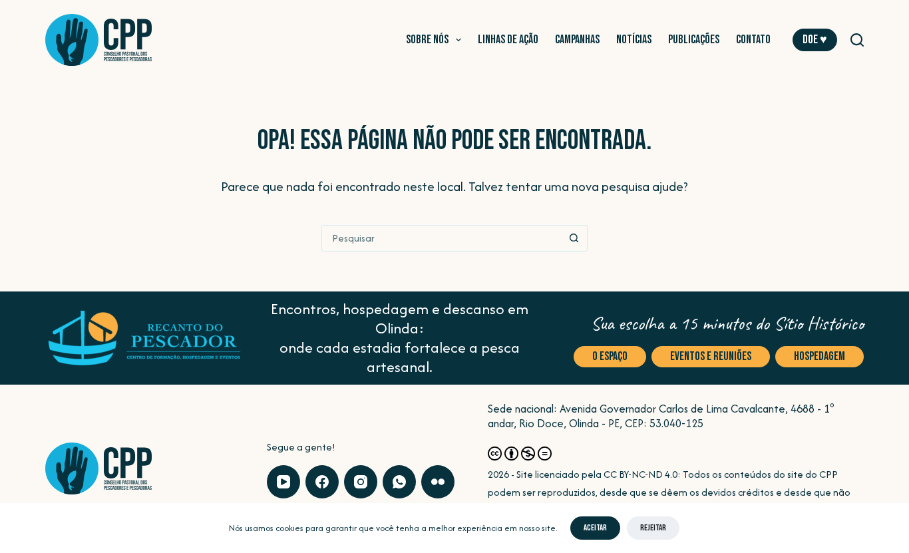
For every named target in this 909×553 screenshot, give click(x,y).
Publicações (693, 40)
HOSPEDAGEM (819, 356)
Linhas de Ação (508, 40)
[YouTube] (283, 481)
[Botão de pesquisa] (574, 238)
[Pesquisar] (857, 40)
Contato (753, 40)
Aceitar (595, 527)
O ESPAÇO (610, 356)
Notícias (633, 40)
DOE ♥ (815, 40)
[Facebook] (322, 481)
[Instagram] (360, 481)
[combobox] (442, 238)
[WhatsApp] (399, 481)
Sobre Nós (427, 40)
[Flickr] (437, 481)
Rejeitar (653, 527)
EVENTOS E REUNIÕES (710, 356)
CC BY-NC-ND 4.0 (640, 474)
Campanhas (577, 40)
